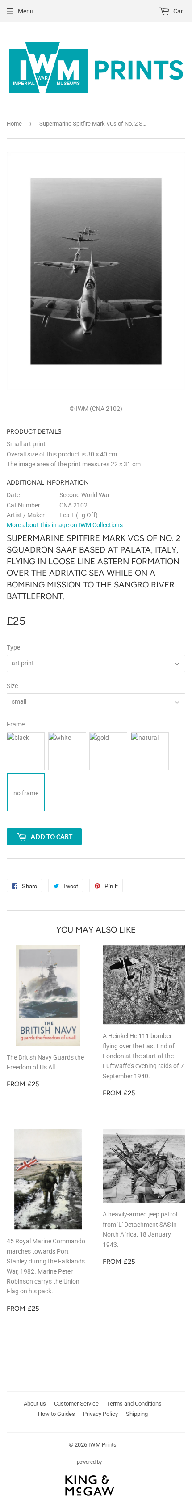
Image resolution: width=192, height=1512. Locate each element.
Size (12, 685)
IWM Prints (102, 1444)
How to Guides (56, 1414)
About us (35, 1403)
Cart (178, 11)
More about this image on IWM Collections (65, 524)
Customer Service (76, 1403)
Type (13, 647)
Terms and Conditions (134, 1403)
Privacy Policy (100, 1414)
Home (14, 123)
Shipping (137, 1414)
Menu (25, 11)
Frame (16, 724)
